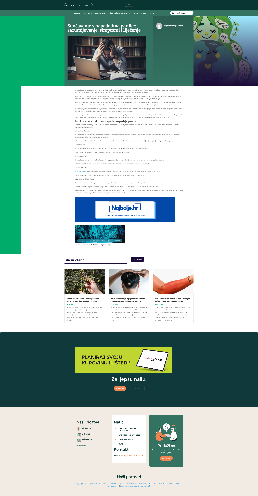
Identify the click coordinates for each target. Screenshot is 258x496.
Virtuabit (142, 483)
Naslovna (76, 13)
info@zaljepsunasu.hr (132, 455)
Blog (152, 13)
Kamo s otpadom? (126, 439)
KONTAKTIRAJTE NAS (79, 6)
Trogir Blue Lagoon (106, 245)
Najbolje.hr (80, 483)
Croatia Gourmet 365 (129, 483)
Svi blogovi (137, 259)
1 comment (100, 34)
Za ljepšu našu (91, 483)
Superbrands (115, 483)
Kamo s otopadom (139, 13)
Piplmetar (160, 483)
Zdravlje (92, 34)
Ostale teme (81, 445)
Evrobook (151, 483)
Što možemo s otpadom (120, 13)
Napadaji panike (80, 171)
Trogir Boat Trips (92, 245)
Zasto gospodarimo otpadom (95, 13)
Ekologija (120, 388)
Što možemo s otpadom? (130, 435)
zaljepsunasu (74, 34)
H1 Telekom (103, 483)
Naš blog (181, 13)
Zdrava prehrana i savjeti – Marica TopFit (135, 486)
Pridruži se (166, 458)
